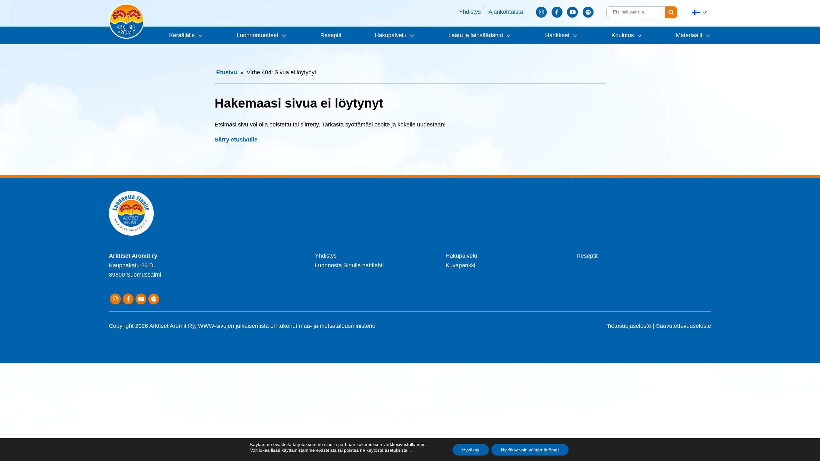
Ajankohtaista (505, 12)
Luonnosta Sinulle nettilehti (349, 265)
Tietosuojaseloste (629, 326)
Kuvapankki (460, 265)
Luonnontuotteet (257, 35)
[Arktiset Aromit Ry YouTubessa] (572, 12)
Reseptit (330, 35)
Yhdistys (470, 12)
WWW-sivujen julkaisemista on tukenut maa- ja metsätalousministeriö (286, 326)
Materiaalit (689, 35)
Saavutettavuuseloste (683, 326)
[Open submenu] (199, 35)
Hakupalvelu (390, 35)
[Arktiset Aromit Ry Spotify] (588, 12)
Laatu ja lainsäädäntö (475, 35)
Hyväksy (470, 449)
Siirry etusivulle (236, 139)
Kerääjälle (182, 35)
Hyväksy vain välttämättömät (530, 449)
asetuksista (396, 450)
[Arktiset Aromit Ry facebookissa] (557, 12)
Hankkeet (557, 35)
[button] (700, 12)
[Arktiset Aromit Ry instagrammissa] (541, 12)
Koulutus (622, 35)
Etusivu (226, 72)
